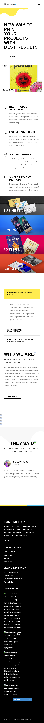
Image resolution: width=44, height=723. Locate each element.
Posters (11, 249)
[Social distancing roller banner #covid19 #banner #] (12, 690)
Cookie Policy (8, 575)
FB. (5, 540)
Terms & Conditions (11, 572)
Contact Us (8, 555)
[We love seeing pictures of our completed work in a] (12, 666)
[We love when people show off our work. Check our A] (12, 640)
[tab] (22, 294)
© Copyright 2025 (18, 719)
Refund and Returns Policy (13, 579)
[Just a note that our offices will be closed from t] (12, 611)
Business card (17, 210)
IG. (9, 540)
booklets (12, 269)
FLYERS (9, 230)
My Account (8, 561)
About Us (7, 558)
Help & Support (9, 552)
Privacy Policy (9, 582)
